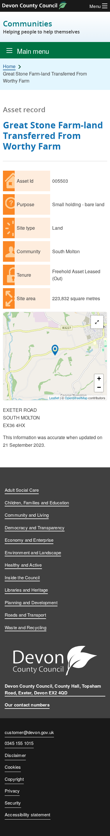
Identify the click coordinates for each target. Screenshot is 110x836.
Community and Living (27, 515)
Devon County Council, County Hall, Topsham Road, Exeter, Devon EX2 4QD (53, 689)
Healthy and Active (23, 565)
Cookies (13, 767)
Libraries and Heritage (26, 590)
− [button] (99, 387)
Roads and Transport (25, 615)
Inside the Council (22, 577)
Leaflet (54, 397)
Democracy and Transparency (35, 527)
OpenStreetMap (76, 397)
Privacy (12, 791)
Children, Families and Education (37, 502)
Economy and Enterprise (29, 540)
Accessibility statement (27, 814)
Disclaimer (15, 755)
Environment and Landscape (33, 552)
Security (13, 803)
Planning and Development (31, 602)
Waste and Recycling (25, 627)
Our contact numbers (27, 704)
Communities (41, 27)
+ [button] (99, 378)
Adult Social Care (22, 490)
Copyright (14, 779)
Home (9, 66)
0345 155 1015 (19, 743)
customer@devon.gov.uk (29, 732)
